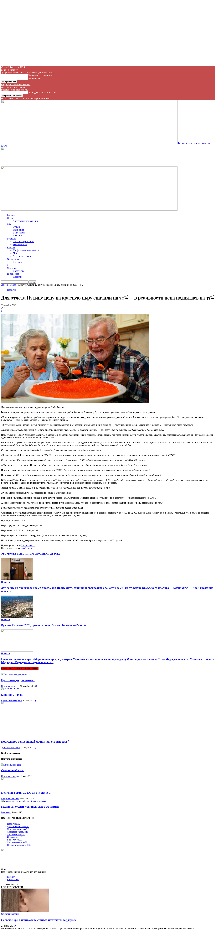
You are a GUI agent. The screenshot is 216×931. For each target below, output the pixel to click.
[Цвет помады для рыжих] (14, 674)
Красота (11, 247)
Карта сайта (13, 879)
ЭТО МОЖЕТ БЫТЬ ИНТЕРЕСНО (20, 553)
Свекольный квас (12, 770)
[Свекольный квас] (11, 764)
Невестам (17, 235)
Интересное (13, 273)
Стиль (10, 217)
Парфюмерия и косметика (26, 250)
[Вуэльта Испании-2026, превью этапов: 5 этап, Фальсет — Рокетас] (17, 617)
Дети (9, 264)
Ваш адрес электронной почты (43, 92)
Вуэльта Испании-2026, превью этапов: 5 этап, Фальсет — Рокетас (43, 625)
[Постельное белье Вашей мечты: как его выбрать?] (25, 735)
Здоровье (11, 238)
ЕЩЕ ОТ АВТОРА (50, 553)
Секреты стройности (23, 241)
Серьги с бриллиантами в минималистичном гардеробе (39, 920)
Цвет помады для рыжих (18, 680)
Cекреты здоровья (10, 776)
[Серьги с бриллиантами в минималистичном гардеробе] (25, 911)
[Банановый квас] (10, 688)
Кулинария (18, 229)
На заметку (18, 270)
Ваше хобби (19, 232)
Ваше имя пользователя (40, 75)
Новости (17, 276)
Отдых (16, 226)
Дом (9, 223)
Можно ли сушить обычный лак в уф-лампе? (30, 806)
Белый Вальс (26, 548)
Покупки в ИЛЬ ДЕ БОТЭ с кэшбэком (26, 792)
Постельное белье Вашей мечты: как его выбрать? (35, 741)
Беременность (20, 244)
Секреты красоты (10, 798)
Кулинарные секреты (11, 700)
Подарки (17, 262)
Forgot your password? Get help (16, 84)
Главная (11, 215)
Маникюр (6, 812)
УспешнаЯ (12, 267)
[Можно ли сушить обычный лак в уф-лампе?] (24, 801)
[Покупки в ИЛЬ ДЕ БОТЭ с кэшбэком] (8, 787)
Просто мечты (28, 545)
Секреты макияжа (22, 256)
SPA (15, 253)
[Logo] (43, 165)
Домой (4, 285)
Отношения (13, 259)
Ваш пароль (34, 78)
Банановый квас (12, 694)
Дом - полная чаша (10, 747)
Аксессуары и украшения (25, 220)
